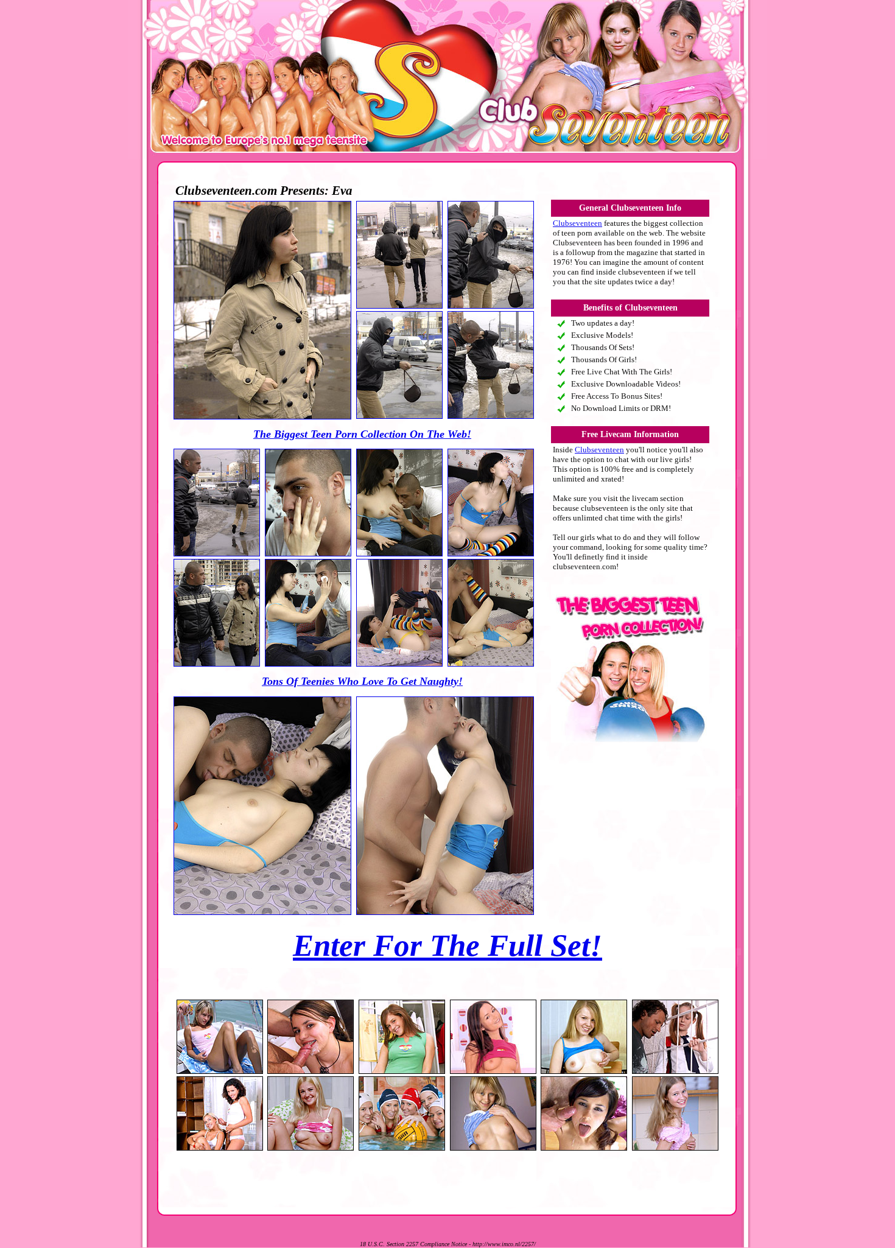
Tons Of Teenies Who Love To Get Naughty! (362, 681)
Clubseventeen (577, 223)
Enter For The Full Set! (447, 945)
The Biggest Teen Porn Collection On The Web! (362, 434)
